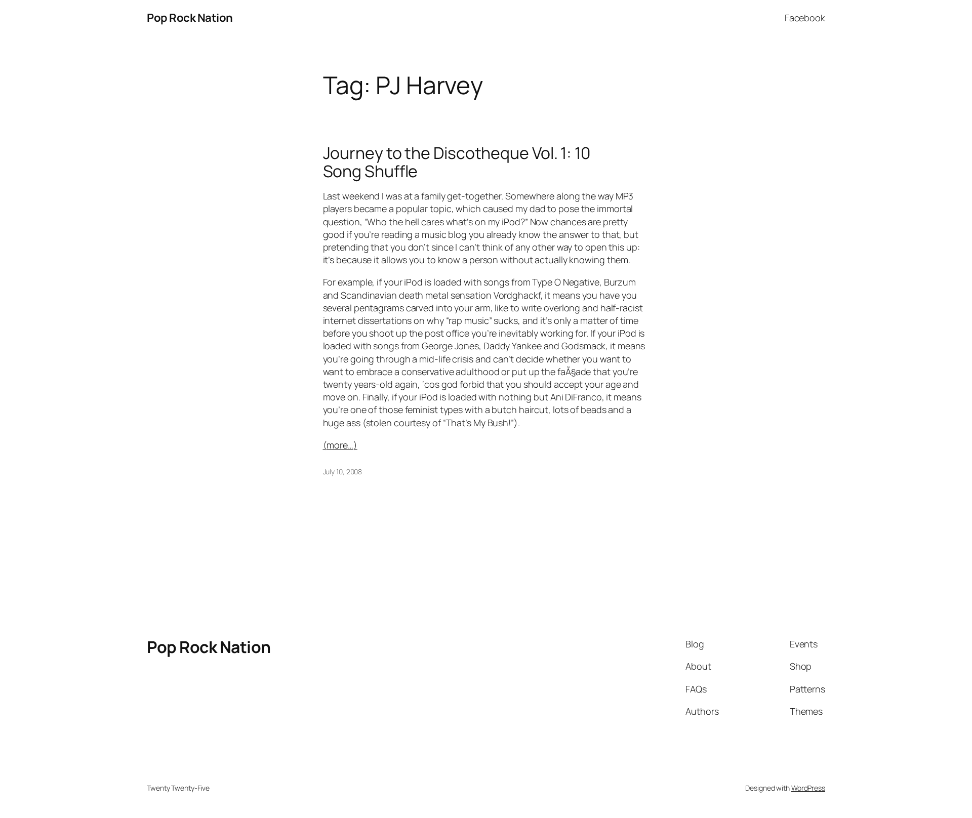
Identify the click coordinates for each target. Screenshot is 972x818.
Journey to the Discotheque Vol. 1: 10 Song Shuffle (457, 162)
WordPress (808, 788)
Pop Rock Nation (190, 17)
